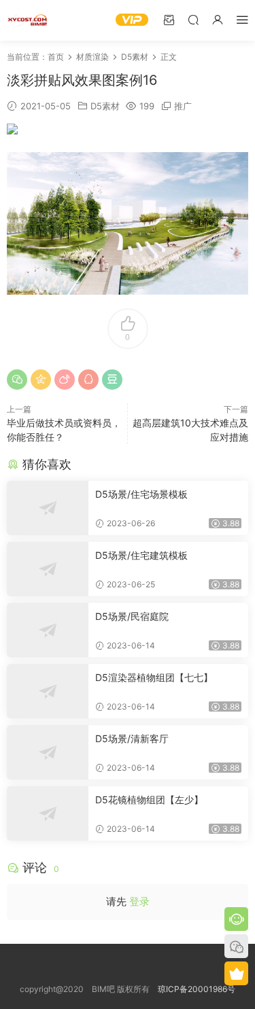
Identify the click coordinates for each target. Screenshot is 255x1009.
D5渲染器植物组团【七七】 (154, 677)
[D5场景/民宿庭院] (47, 630)
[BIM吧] (27, 20)
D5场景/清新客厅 (132, 738)
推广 (183, 105)
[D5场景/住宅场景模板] (47, 508)
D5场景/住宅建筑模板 (141, 555)
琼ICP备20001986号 (196, 989)
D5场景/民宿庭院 (132, 616)
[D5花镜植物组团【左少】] (47, 813)
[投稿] (169, 19)
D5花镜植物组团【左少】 (149, 799)
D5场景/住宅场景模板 (141, 494)
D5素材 (105, 105)
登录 (139, 901)
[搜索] (193, 19)
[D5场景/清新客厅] (47, 752)
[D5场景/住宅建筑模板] (47, 569)
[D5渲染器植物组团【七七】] (47, 691)
